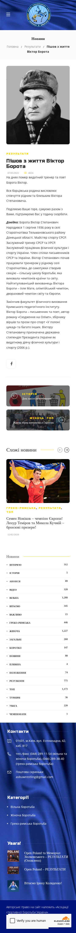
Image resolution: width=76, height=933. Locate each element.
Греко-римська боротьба (28, 823)
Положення (39, 672)
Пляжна (39, 664)
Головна (13, 47)
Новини (39, 655)
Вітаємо (39, 606)
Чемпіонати (39, 714)
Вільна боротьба (23, 807)
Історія (29, 394)
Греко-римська (21, 508)
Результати (32, 47)
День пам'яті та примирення (37, 398)
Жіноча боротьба (23, 815)
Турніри (39, 697)
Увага (39, 705)
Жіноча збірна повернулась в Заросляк (33, 422)
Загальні (39, 639)
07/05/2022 (13, 173)
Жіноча (37, 418)
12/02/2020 (13, 534)
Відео (39, 589)
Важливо (39, 614)
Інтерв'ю (39, 564)
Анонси (39, 581)
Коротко (39, 647)
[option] (38, 499)
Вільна (39, 597)
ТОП (50, 418)
